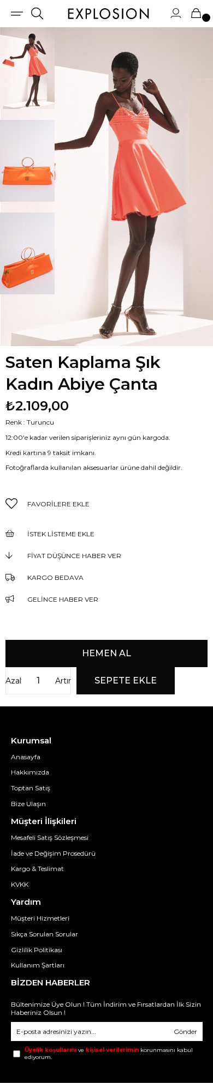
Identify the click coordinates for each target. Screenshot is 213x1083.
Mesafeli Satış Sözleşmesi (49, 837)
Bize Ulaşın (28, 804)
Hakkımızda (30, 772)
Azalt (13, 681)
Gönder (185, 1031)
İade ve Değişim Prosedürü (53, 853)
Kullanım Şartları (37, 965)
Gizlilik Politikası (36, 950)
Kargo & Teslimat (37, 868)
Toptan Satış (30, 788)
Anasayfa (25, 757)
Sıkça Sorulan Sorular (44, 934)
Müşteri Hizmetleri (40, 918)
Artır (63, 681)
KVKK (19, 884)
